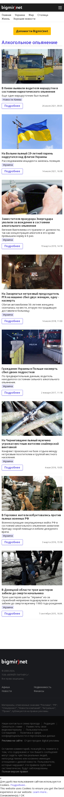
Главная (6, 15)
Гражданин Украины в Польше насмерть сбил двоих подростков (30, 370)
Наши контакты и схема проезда (21, 723)
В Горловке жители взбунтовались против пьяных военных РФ (31, 516)
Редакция (49, 723)
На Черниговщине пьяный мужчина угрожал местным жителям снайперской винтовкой (30, 443)
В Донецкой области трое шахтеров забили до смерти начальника (27, 591)
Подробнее (12, 106)
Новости (7, 691)
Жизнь (6, 18)
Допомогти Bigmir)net (32, 31)
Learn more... (40, 792)
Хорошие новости (24, 18)
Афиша (6, 687)
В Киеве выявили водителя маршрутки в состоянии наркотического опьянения (30, 89)
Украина (20, 15)
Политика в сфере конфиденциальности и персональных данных (28, 734)
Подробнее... (18, 785)
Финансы (39, 691)
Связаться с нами (12, 726)
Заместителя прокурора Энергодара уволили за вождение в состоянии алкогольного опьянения (27, 222)
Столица (43, 15)
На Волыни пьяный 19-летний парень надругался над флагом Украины (27, 155)
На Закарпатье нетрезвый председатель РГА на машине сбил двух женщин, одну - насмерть (30, 297)
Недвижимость (42, 687)
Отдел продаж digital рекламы (41, 740)
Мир (31, 15)
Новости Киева (12, 99)
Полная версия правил (15, 771)
